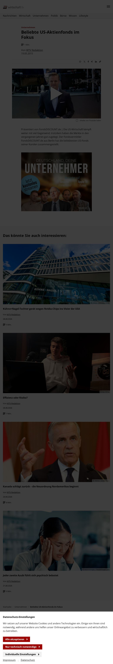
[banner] (56, 332)
